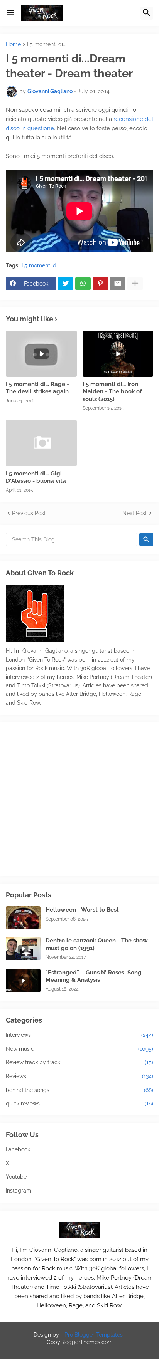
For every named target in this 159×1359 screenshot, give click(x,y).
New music (79, 1049)
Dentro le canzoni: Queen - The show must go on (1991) (97, 944)
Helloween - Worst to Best (82, 909)
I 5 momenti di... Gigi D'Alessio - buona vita (36, 477)
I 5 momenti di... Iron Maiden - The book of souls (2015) (112, 392)
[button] (10, 13)
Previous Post (29, 513)
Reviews (79, 1076)
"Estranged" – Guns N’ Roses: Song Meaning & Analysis (94, 976)
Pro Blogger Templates (93, 1335)
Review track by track (79, 1062)
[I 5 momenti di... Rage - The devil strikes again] (41, 354)
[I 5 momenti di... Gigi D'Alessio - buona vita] (41, 443)
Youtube (16, 1177)
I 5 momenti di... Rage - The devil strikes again (37, 388)
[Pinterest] (100, 283)
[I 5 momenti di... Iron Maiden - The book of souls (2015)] (118, 354)
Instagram (18, 1191)
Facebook (18, 1149)
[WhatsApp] (83, 283)
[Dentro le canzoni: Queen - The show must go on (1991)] (23, 948)
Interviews (79, 1035)
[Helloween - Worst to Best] (23, 917)
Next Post (134, 513)
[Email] (117, 283)
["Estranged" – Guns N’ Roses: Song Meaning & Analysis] (23, 980)
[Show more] (135, 283)
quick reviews (79, 1103)
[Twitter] (65, 283)
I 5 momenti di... (46, 44)
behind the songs (79, 1090)
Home (13, 44)
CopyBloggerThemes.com (80, 1342)
